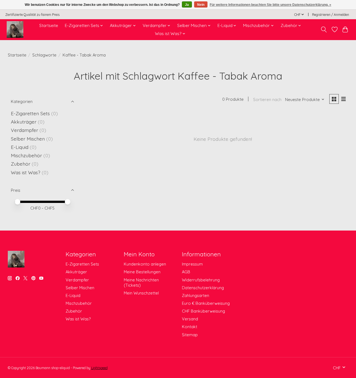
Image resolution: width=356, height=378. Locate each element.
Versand (190, 318)
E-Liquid (19, 147)
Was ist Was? (25, 172)
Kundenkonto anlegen (145, 264)
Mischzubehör (26, 155)
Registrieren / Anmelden (330, 15)
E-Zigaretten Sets (30, 113)
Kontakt (189, 326)
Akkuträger (23, 122)
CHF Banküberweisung (203, 311)
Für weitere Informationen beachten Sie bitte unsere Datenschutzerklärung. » (270, 5)
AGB (186, 271)
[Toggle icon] (324, 29)
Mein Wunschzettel (141, 293)
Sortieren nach (267, 99)
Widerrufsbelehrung (201, 280)
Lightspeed (99, 368)
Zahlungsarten (195, 295)
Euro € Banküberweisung (206, 303)
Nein (200, 5)
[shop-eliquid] (15, 29)
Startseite (48, 25)
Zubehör (20, 164)
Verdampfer (24, 130)
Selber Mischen (28, 139)
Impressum (192, 264)
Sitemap (190, 334)
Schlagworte (44, 55)
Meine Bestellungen (142, 271)
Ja (187, 5)
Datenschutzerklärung (203, 287)
